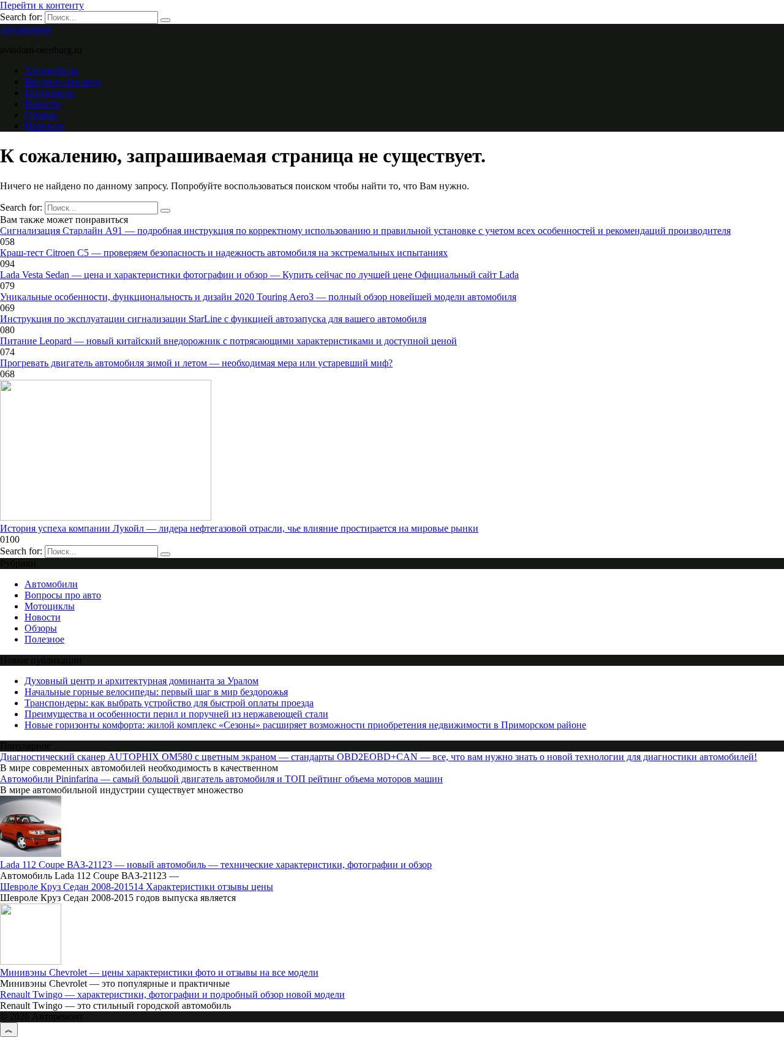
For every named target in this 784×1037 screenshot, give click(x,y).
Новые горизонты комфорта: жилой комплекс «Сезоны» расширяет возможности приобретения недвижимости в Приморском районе (305, 725)
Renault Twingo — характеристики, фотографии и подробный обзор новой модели (172, 994)
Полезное (44, 126)
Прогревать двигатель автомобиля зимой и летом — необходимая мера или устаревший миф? (196, 363)
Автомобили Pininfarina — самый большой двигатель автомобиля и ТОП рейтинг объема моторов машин (221, 779)
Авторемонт (25, 29)
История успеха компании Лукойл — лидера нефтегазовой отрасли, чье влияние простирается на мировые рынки (239, 528)
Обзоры (40, 115)
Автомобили (51, 71)
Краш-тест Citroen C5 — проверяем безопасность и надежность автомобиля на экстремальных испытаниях (224, 252)
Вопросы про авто (62, 82)
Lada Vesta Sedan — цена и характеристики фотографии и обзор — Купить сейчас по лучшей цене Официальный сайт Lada (259, 275)
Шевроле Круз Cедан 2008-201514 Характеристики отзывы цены (136, 886)
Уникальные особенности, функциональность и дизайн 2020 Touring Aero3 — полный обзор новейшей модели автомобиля (258, 297)
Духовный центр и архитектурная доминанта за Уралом (141, 681)
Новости (42, 104)
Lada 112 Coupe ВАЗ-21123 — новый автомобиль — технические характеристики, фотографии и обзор (216, 864)
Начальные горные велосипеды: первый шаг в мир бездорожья (156, 692)
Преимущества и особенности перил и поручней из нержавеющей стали (176, 714)
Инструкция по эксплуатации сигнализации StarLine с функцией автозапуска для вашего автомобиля (213, 319)
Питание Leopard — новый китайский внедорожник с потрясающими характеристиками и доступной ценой (228, 341)
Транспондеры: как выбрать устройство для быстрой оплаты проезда (169, 703)
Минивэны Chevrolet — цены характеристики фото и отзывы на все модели (159, 972)
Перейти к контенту (42, 5)
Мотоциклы (49, 93)
